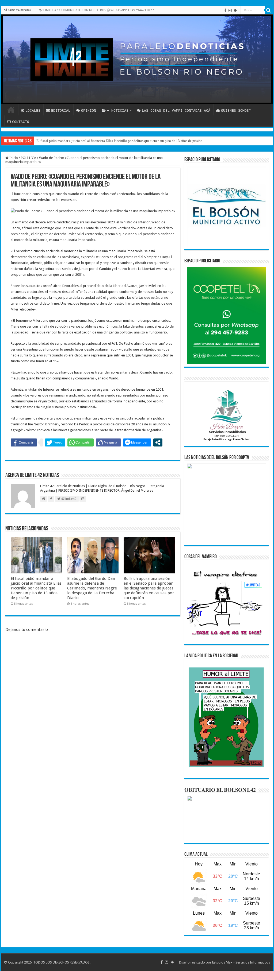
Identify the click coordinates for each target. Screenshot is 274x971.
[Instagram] (230, 10)
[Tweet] (55, 442)
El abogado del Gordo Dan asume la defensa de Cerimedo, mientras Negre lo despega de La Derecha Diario (92, 588)
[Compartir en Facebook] (24, 442)
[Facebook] (225, 10)
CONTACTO (20, 122)
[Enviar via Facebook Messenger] (137, 442)
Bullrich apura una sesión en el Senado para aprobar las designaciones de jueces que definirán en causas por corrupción (149, 588)
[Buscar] (269, 10)
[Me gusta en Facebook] (108, 442)
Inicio (13, 158)
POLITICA (28, 158)
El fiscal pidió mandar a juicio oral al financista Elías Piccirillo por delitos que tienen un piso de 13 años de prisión (119, 141)
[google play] (235, 10)
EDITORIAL (60, 110)
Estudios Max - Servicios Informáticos (241, 962)
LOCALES (32, 110)
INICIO (11, 109)
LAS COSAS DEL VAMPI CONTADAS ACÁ (176, 110)
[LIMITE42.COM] (137, 59)
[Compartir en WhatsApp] (80, 442)
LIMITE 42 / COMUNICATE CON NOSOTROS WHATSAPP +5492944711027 (98, 10)
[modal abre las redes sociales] (157, 442)
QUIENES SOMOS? (236, 110)
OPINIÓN (88, 110)
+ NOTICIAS (117, 110)
